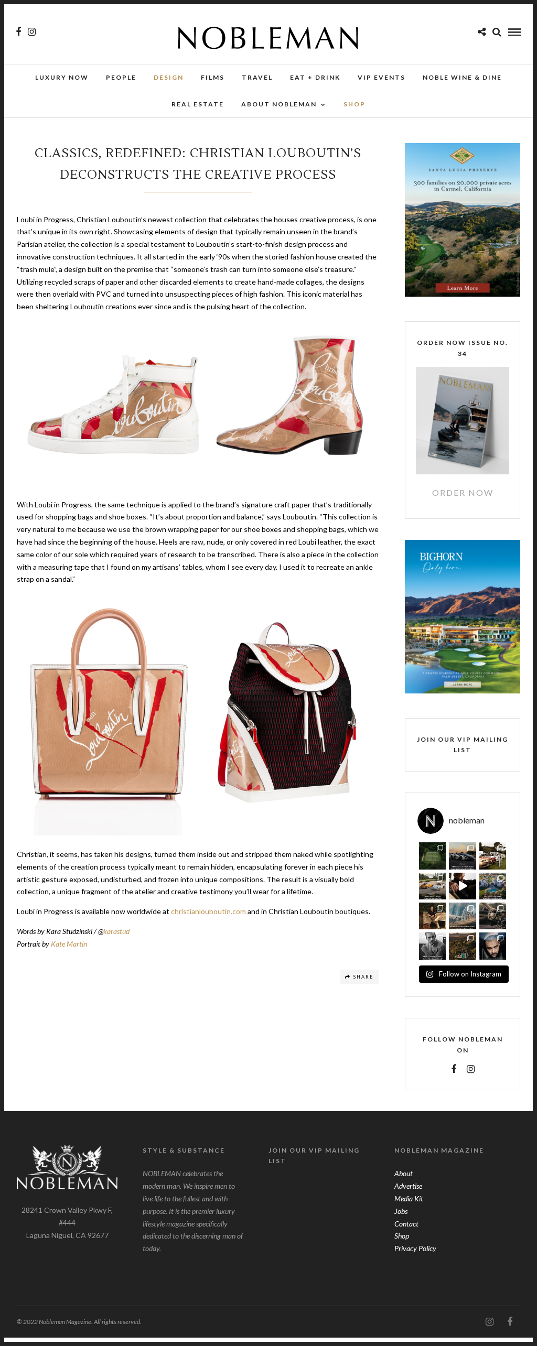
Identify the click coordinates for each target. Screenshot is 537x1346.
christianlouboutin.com (208, 911)
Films (212, 77)
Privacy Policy (415, 1248)
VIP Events (381, 77)
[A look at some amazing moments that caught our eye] (492, 855)
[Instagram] (32, 32)
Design (169, 77)
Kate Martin (69, 943)
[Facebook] (453, 1069)
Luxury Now (62, 77)
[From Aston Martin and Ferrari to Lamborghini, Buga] (462, 855)
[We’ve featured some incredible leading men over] (432, 945)
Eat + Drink (315, 77)
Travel (257, 77)
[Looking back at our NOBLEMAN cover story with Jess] (492, 945)
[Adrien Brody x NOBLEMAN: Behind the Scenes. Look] (462, 886)
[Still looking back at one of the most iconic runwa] (462, 916)
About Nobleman (279, 104)
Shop (401, 1235)
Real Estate (197, 104)
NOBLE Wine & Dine (462, 77)
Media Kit (408, 1198)
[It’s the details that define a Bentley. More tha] (492, 916)
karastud (116, 931)
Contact (406, 1223)
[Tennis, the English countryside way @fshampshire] (432, 855)
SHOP (354, 104)
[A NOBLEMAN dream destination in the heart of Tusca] (462, 945)
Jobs (400, 1211)
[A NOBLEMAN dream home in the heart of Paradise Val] (492, 886)
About (403, 1173)
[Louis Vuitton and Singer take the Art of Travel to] (432, 886)
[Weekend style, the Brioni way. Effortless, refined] (432, 916)
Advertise (408, 1185)
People (121, 77)
